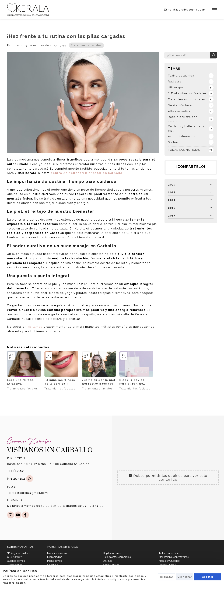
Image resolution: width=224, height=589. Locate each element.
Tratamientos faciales (86, 45)
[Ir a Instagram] (10, 514)
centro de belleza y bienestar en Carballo (86, 173)
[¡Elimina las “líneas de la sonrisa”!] (61, 364)
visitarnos (35, 326)
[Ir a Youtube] (18, 514)
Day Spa (107, 560)
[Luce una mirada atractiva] (24, 364)
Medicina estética (57, 553)
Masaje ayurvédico (169, 560)
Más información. (14, 582)
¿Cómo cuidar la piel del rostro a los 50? (98, 381)
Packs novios (54, 560)
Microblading (54, 557)
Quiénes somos (16, 560)
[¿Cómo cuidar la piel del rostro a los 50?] (99, 364)
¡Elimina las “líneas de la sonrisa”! (59, 381)
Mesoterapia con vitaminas (174, 557)
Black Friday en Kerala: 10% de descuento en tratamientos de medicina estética (134, 382)
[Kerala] (28, 10)
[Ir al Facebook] (25, 514)
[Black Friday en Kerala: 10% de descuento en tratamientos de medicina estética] (136, 364)
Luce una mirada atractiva (20, 381)
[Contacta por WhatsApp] (29, 478)
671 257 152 (16, 478)
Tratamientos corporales (117, 557)
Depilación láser (112, 553)
